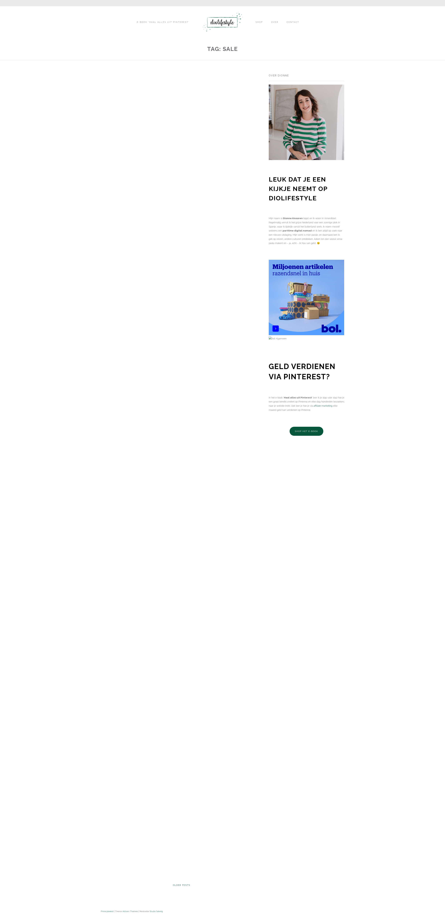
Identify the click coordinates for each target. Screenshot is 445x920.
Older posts (181, 885)
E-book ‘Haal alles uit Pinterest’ (163, 22)
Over (274, 22)
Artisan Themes (130, 911)
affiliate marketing (322, 405)
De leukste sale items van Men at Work (133, 581)
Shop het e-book (306, 431)
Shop (259, 22)
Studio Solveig (156, 911)
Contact (293, 22)
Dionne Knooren (113, 172)
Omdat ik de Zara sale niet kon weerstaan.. (216, 135)
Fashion (106, 131)
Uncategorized (125, 131)
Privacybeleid (107, 911)
